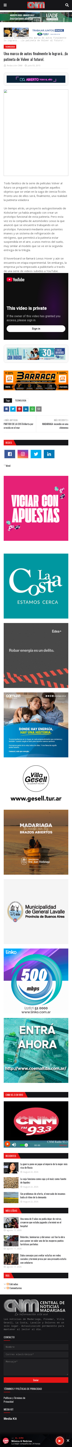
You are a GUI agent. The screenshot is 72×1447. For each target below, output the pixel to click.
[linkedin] (49, 454)
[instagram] (23, 454)
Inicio (7, 38)
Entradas (13, 1284)
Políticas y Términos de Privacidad (14, 1399)
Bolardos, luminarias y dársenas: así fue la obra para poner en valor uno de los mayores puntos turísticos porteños (42, 1240)
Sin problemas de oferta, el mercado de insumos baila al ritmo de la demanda (42, 1195)
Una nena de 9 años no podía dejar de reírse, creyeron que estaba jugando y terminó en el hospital (41, 1222)
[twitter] (36, 454)
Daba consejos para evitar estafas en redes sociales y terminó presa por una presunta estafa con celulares (43, 1258)
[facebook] (9, 454)
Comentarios (15, 1288)
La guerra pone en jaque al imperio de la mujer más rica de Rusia (44, 1166)
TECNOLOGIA (20, 38)
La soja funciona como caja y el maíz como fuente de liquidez (43, 1180)
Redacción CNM (14, 65)
